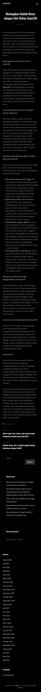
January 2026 (7, 586)
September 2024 (9, 645)
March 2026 (7, 578)
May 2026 (6, 571)
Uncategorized (9, 424)
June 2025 (6, 612)
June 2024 (6, 656)
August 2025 (7, 604)
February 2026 (8, 582)
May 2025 (6, 616)
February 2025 (8, 627)
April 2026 (6, 575)
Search (8, 458)
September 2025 (9, 601)
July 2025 (6, 608)
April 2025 (6, 619)
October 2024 (8, 642)
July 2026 (6, 564)
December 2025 (8, 590)
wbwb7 (7, 4)
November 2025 (8, 593)
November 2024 (8, 638)
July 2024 (6, 653)
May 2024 (6, 660)
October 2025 (8, 597)
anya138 (6, 87)
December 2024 (8, 634)
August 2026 (7, 560)
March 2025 (7, 623)
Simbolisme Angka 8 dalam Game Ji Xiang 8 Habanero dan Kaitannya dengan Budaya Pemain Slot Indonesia (20, 492)
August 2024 (7, 649)
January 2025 (7, 630)
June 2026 (6, 567)
